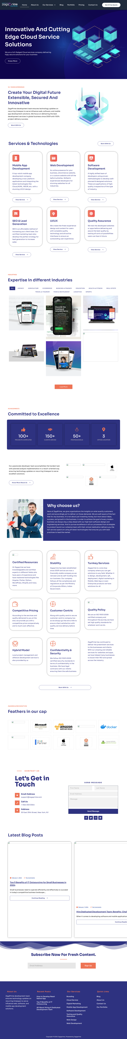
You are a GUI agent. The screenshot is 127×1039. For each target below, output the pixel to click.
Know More (12, 61)
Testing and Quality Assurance (74, 1015)
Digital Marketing (74, 1004)
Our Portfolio (102, 1007)
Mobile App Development (77, 1007)
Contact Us (93, 5)
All (12, 288)
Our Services (48, 5)
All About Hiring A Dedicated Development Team (48, 1009)
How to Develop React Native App (46, 997)
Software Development (76, 1011)
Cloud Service (72, 1000)
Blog (61, 5)
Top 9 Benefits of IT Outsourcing (44, 1003)
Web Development (74, 1023)
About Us (35, 5)
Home (24, 5)
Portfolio (71, 5)
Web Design (71, 1020)
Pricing (81, 5)
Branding (70, 996)
